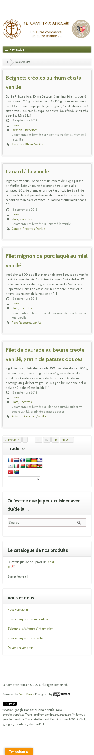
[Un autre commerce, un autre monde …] (47, 31)
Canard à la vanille (27, 171)
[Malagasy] (22, 466)
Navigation (17, 49)
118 (55, 440)
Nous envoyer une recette (25, 638)
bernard (17, 125)
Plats (15, 219)
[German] (34, 460)
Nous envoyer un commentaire (28, 619)
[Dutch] (16, 460)
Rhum (29, 144)
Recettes (31, 130)
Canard (16, 228)
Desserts (18, 130)
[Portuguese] (28, 466)
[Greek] (40, 460)
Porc (15, 322)
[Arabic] (28, 460)
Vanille (38, 144)
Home (7, 62)
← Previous (12, 440)
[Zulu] (16, 472)
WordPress (26, 694)
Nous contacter (18, 609)
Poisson (17, 416)
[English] (22, 460)
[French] (10, 460)
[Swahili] (40, 466)
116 (38, 440)
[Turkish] (10, 472)
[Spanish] (34, 466)
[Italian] (16, 466)
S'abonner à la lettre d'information (31, 628)
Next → (67, 440)
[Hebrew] (10, 466)
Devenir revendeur (20, 647)
